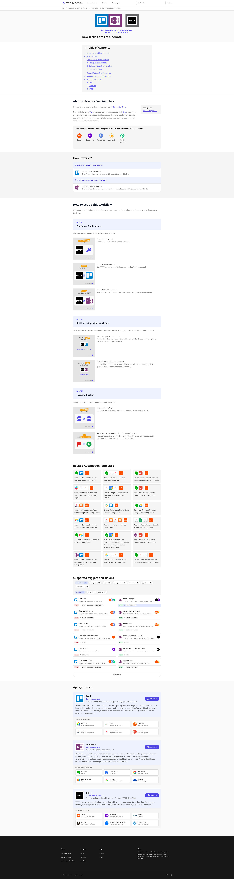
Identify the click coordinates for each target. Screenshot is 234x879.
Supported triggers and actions (99, 76)
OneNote (92, 86)
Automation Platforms (94, 795)
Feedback (83, 861)
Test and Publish (95, 69)
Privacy (101, 853)
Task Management (73, 8)
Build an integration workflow (100, 66)
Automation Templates (68, 861)
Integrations (94, 8)
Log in (170, 3)
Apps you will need (94, 79)
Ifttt (91, 112)
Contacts (83, 857)
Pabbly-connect (122, 141)
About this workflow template (98, 53)
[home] (63, 8)
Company (115, 3)
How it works (92, 56)
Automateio (101, 140)
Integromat (90, 140)
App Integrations (66, 857)
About (82, 853)
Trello (85, 8)
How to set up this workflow (98, 60)
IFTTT (91, 89)
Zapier (79, 140)
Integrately (111, 140)
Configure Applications (98, 63)
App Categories (66, 853)
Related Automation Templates (99, 73)
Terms (101, 857)
